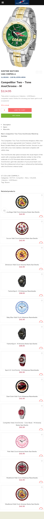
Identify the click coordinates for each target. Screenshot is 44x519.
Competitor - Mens (22, 178)
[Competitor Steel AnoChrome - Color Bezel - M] (22, 413)
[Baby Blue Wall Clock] (22, 307)
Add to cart (19, 110)
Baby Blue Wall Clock (14, 317)
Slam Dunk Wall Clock (14, 396)
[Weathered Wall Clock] (22, 468)
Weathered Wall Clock (14, 478)
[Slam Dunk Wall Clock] (22, 386)
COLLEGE (33, 178)
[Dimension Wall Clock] (22, 255)
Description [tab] (7, 125)
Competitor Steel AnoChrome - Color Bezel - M (19, 423)
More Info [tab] (6, 129)
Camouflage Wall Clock (13, 212)
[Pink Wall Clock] (22, 441)
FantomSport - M (14, 291)
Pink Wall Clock (12, 451)
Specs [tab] (5, 127)
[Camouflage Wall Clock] (22, 202)
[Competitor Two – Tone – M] (37, 72)
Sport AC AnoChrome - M (14, 370)
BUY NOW (16, 115)
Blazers (7, 182)
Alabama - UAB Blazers (9, 180)
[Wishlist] (41, 195)
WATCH (12, 178)
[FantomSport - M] (22, 281)
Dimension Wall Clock (12, 265)
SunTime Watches (10, 71)
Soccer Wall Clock (12, 238)
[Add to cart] (41, 217)
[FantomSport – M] (40, 72)
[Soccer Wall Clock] (22, 228)
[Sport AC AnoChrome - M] (22, 360)
